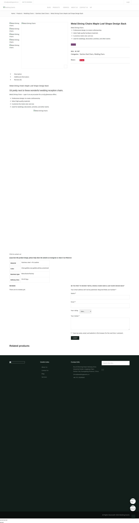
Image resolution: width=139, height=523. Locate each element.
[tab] (70, 74)
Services (66, 7)
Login (128, 2)
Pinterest (68, 258)
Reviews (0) (17, 80)
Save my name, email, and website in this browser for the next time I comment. (98, 333)
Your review (75, 316)
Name (73, 293)
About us (74, 7)
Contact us (84, 7)
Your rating (74, 310)
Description (18, 74)
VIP (91, 7)
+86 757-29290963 (27, 2)
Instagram (53, 258)
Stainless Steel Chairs (42, 13)
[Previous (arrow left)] (1, 522)
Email (73, 302)
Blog (49, 7)
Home (13, 13)
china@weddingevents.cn (11, 2)
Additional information (21, 77)
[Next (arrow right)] (2, 522)
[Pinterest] (103, 370)
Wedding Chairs (29, 13)
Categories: (75, 54)
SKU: (72, 51)
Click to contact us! (15, 254)
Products (56, 7)
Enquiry (73, 44)
